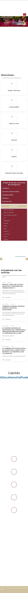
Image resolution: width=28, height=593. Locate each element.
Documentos (14, 206)
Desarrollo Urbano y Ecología (14, 173)
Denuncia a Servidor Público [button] (10, 191)
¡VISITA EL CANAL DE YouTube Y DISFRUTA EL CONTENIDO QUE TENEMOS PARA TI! (12, 286)
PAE (5, 217)
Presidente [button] (5, 188)
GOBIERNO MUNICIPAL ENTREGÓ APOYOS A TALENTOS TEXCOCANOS (13, 307)
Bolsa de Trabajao (6, 572)
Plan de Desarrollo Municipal (10, 215)
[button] (14, 24)
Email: (3, 533)
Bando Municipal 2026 (9, 209)
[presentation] (1, 259)
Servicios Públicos (6, 560)
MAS (7, 381)
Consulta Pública (14, 107)
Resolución (6, 231)
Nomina (5, 236)
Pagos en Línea (14, 123)
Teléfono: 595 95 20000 (7, 538)
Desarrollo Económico (7, 551)
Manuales (6, 223)
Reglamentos (7, 220)
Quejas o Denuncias (14, 90)
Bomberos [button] (5, 198)
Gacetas (5, 226)
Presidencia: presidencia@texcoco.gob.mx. (11, 536)
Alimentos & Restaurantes (8, 577)
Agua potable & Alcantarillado (9, 549)
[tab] (14, 188)
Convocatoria (7, 234)
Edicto (5, 228)
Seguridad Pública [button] (7, 195)
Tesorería (14, 140)
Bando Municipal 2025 (9, 212)
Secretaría (4, 557)
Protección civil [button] (6, 201)
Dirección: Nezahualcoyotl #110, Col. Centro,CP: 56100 (14, 531)
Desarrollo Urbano (6, 555)
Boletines (6, 239)
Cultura (3, 568)
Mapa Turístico (5, 574)
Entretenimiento (5, 579)
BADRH (2, 589)
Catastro (14, 156)
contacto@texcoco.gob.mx (12, 533)
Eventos (4, 570)
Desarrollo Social (6, 553)
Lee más (14, 92)
